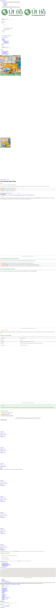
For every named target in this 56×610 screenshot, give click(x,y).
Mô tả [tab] (2, 196)
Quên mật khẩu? (2, 607)
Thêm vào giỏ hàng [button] (2, 436)
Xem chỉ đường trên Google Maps (28, 577)
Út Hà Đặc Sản (23, 582)
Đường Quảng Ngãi (6, 41)
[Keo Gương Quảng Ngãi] (10, 511)
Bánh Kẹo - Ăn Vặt (4, 51)
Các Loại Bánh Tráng (6, 43)
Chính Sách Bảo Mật (4, 565)
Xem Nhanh (2, 431)
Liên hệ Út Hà (4, 580)
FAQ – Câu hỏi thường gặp (5, 581)
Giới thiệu (3, 592)
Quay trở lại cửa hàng (6, 29)
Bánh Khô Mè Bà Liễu (3, 466)
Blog (2, 579)
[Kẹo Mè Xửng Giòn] (10, 527)
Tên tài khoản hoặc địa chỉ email (4, 602)
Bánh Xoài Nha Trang (3, 450)
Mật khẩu (1, 604)
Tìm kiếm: (3, 19)
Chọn (1, 468)
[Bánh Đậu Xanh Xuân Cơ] (10, 543)
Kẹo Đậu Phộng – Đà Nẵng (5, 414)
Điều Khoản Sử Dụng (5, 566)
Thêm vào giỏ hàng (3, 194)
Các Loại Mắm (6, 42)
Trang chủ (1, 179)
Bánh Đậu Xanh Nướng (3, 499)
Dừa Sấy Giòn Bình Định (3, 483)
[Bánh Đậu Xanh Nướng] (10, 495)
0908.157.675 (6, 557)
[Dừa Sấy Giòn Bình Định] (10, 479)
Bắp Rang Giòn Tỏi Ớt (3, 434)
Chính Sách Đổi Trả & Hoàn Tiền (6, 564)
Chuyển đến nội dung (3, 0)
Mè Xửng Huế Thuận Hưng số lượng (6, 193)
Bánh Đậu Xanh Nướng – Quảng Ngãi (7, 415)
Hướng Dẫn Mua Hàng (5, 563)
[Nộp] (2, 587)
